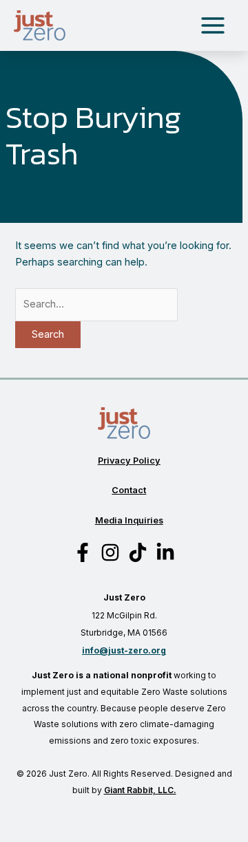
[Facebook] (82, 552)
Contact (129, 490)
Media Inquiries (129, 520)
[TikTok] (137, 552)
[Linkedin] (165, 552)
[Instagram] (110, 552)
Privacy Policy (129, 460)
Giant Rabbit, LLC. (140, 790)
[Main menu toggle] (213, 25)
